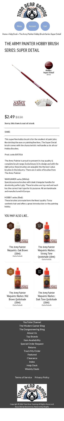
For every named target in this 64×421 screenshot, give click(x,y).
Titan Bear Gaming (30, 404)
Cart (45, 26)
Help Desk (13, 34)
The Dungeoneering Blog (32, 329)
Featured (32, 354)
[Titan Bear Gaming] (32, 18)
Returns (32, 347)
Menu (19, 26)
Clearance (32, 358)
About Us (32, 332)
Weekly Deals (32, 368)
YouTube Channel (32, 322)
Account (32, 26)
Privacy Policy (42, 377)
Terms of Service (23, 377)
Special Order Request (32, 343)
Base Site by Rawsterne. (24, 407)
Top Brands (32, 336)
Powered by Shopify (41, 407)
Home (4, 34)
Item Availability (32, 340)
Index (32, 361)
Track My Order (32, 350)
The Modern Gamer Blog (32, 325)
